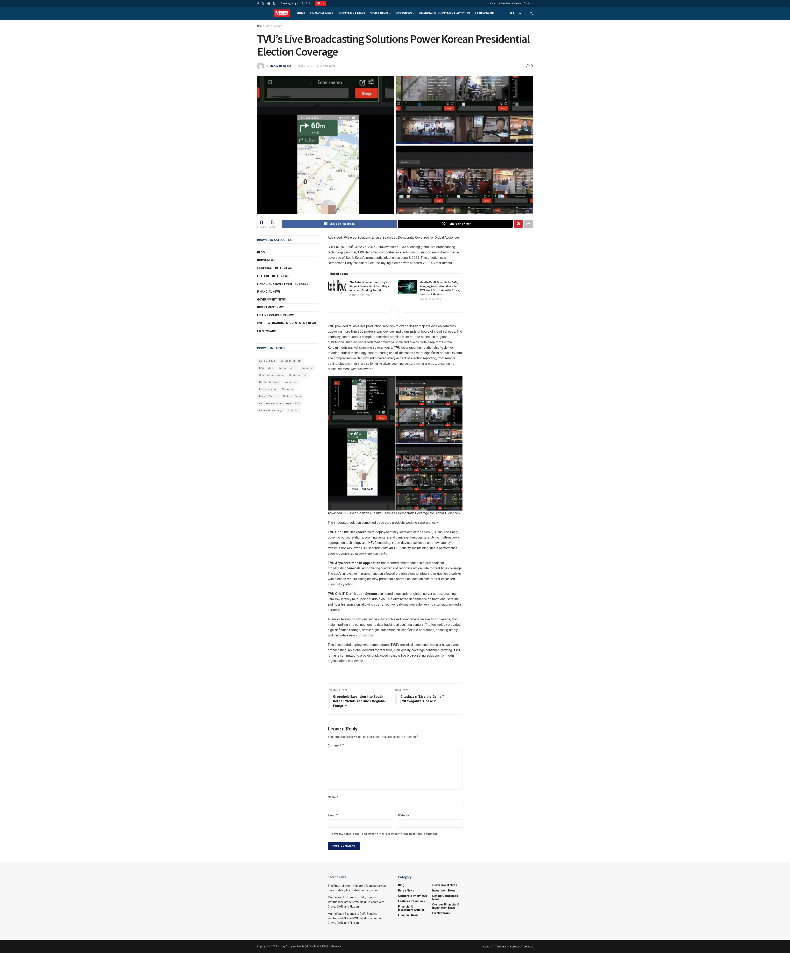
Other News (379, 13)
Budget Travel (287, 368)
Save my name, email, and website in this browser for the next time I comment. (385, 834)
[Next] (399, 312)
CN (322, 3)
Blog (261, 252)
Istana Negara (268, 389)
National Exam (292, 396)
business (307, 368)
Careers (516, 3)
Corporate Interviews (274, 268)
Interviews (403, 13)
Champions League (271, 375)
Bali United (266, 368)
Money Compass (280, 65)
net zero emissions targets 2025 (279, 403)
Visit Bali (293, 410)
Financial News (321, 13)
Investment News (351, 13)
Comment (336, 745)
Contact (528, 3)
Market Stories (268, 396)
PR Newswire (484, 13)
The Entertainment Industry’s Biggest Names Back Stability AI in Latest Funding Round (369, 286)
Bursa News (266, 260)
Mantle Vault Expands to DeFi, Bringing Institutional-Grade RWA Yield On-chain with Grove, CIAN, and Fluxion (440, 288)
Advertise (504, 3)
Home (301, 13)
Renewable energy (271, 410)
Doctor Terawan (269, 382)
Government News (271, 299)
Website (403, 815)
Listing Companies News (276, 315)
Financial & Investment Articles (444, 13)
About (493, 3)
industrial (291, 382)
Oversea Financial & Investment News (286, 323)
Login (516, 13)
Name (333, 797)
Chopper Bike (298, 375)
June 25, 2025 (306, 65)
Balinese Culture (291, 361)
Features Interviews (273, 276)
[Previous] (391, 312)
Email (333, 815)
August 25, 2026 (360, 295)
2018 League (267, 361)
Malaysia (287, 389)
